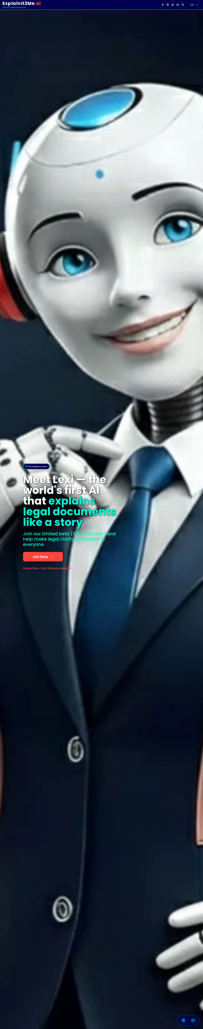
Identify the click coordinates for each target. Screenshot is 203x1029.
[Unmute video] (193, 1020)
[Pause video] (184, 1020)
